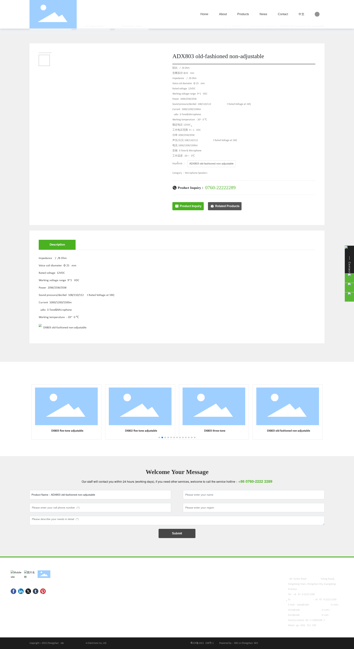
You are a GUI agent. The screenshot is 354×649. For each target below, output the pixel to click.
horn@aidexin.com (308, 615)
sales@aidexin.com (317, 604)
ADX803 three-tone (213, 430)
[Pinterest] (43, 591)
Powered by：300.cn (230, 643)
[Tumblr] (35, 591)
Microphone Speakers (196, 173)
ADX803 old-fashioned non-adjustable (287, 430)
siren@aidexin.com (308, 610)
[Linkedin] (21, 591)
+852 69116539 (308, 625)
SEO (256, 643)
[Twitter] (28, 591)
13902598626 (319, 620)
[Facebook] (13, 591)
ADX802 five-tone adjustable (140, 430)
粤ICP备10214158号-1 (202, 643)
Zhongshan (247, 643)
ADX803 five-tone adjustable (66, 430)
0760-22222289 (220, 187)
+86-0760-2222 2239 (325, 599)
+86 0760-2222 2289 (304, 594)
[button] (159, 437)
